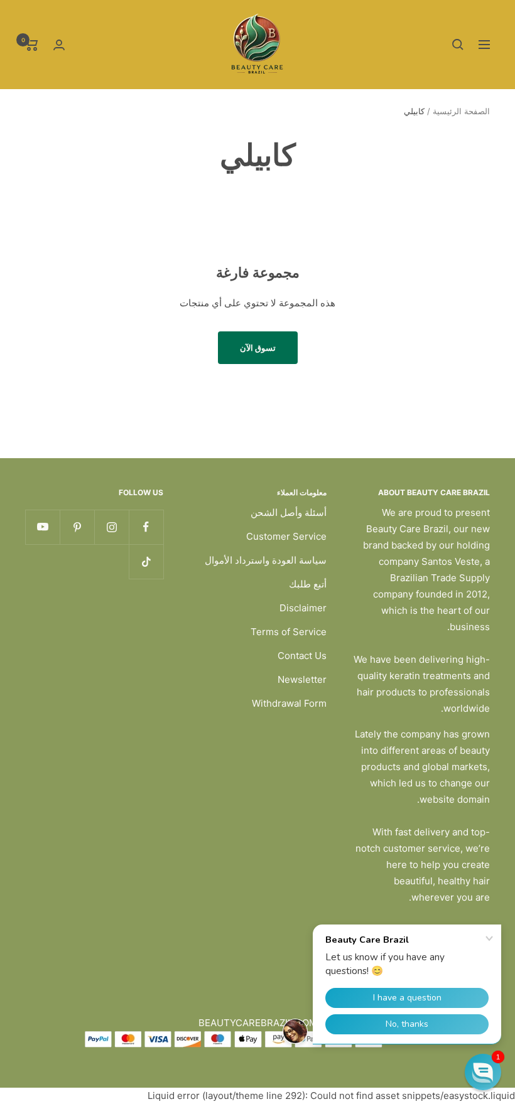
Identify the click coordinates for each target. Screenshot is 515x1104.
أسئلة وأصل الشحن (289, 512)
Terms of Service (289, 632)
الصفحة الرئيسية (461, 111)
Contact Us (302, 656)
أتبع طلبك (308, 584)
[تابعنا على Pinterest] (77, 527)
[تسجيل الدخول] (59, 45)
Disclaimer (303, 608)
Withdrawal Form (289, 703)
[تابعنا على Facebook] (146, 527)
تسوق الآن (258, 348)
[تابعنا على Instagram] (111, 527)
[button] (483, 1072)
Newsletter (302, 679)
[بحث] (458, 44)
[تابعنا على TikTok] (146, 561)
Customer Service (286, 536)
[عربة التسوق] (31, 44)
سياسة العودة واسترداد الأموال (266, 560)
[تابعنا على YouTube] (42, 527)
